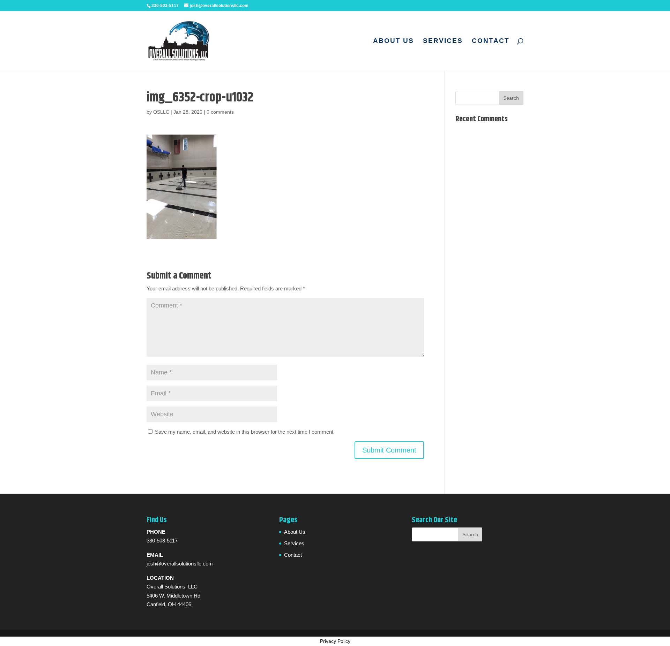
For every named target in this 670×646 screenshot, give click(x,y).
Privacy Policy (335, 641)
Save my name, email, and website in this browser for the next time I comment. (245, 432)
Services (443, 41)
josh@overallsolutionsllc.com (180, 564)
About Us (393, 41)
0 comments (220, 112)
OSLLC (161, 112)
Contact (490, 41)
